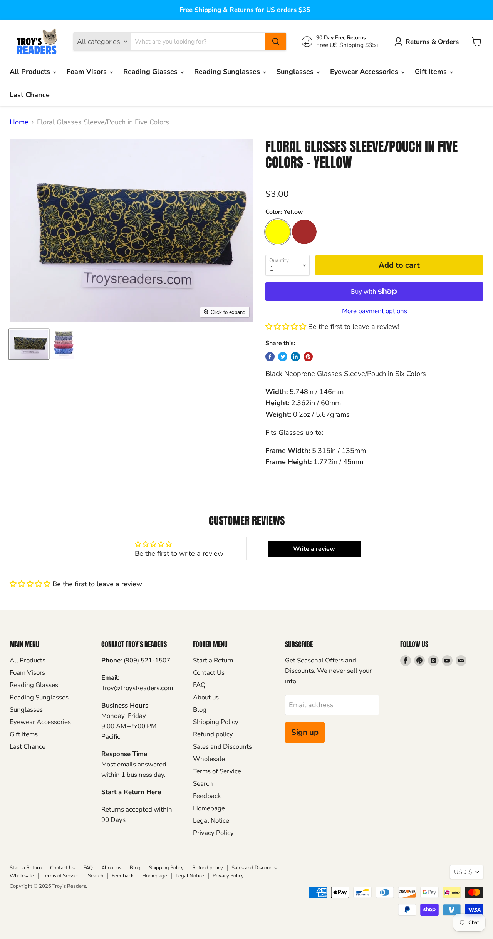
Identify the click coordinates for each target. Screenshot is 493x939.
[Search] (275, 41)
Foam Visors (88, 71)
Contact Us (209, 672)
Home (19, 122)
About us (206, 697)
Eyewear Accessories (365, 71)
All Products (31, 71)
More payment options (374, 311)
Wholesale (209, 759)
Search (203, 783)
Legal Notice (211, 820)
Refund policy (213, 734)
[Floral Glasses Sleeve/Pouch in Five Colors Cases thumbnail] (63, 344)
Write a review (314, 549)
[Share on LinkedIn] (295, 356)
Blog (199, 709)
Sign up (305, 732)
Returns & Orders (432, 41)
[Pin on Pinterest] (308, 356)
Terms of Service (217, 771)
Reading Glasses (151, 71)
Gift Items (432, 71)
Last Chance (30, 94)
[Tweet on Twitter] (282, 356)
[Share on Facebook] (270, 356)
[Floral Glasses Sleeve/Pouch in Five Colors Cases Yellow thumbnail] (29, 344)
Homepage (209, 808)
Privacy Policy (213, 832)
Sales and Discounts (222, 746)
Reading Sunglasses (228, 71)
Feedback (207, 795)
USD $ (463, 872)
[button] (285, 326)
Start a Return (213, 660)
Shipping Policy (215, 722)
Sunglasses (296, 71)
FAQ (199, 685)
